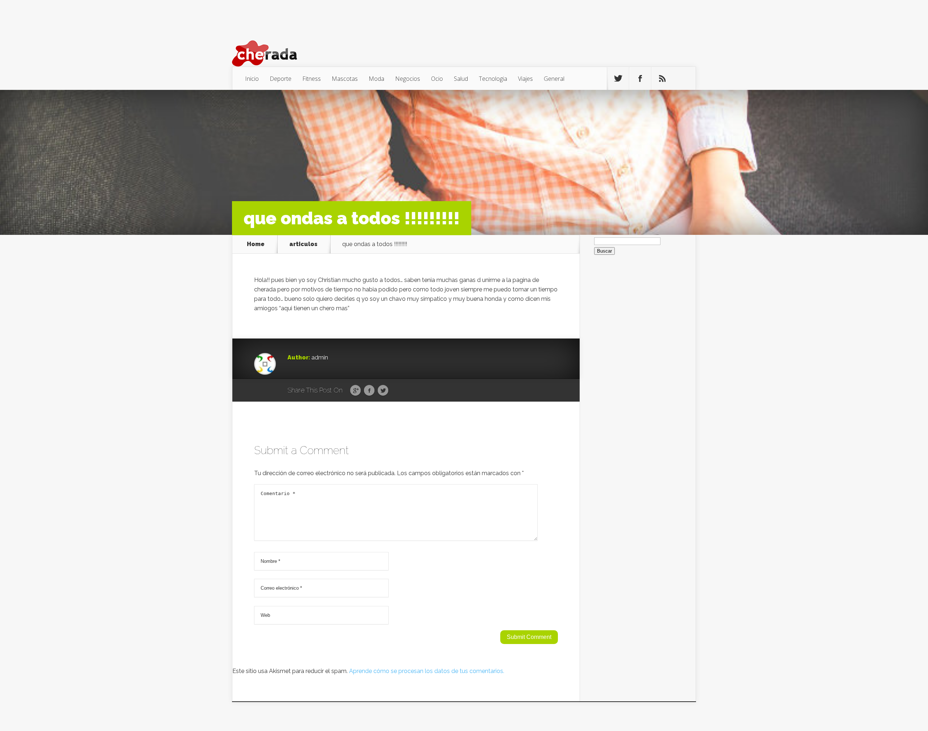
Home (256, 244)
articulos (303, 244)
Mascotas (345, 79)
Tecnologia (493, 79)
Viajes (525, 79)
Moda (376, 79)
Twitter (383, 390)
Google (355, 390)
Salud (461, 79)
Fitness (311, 79)
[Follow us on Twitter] (618, 78)
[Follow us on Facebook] (640, 78)
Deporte (280, 79)
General (554, 79)
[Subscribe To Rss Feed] (662, 78)
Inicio (252, 79)
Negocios (407, 79)
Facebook (369, 390)
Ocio (437, 79)
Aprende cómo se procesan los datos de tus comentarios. (426, 671)
